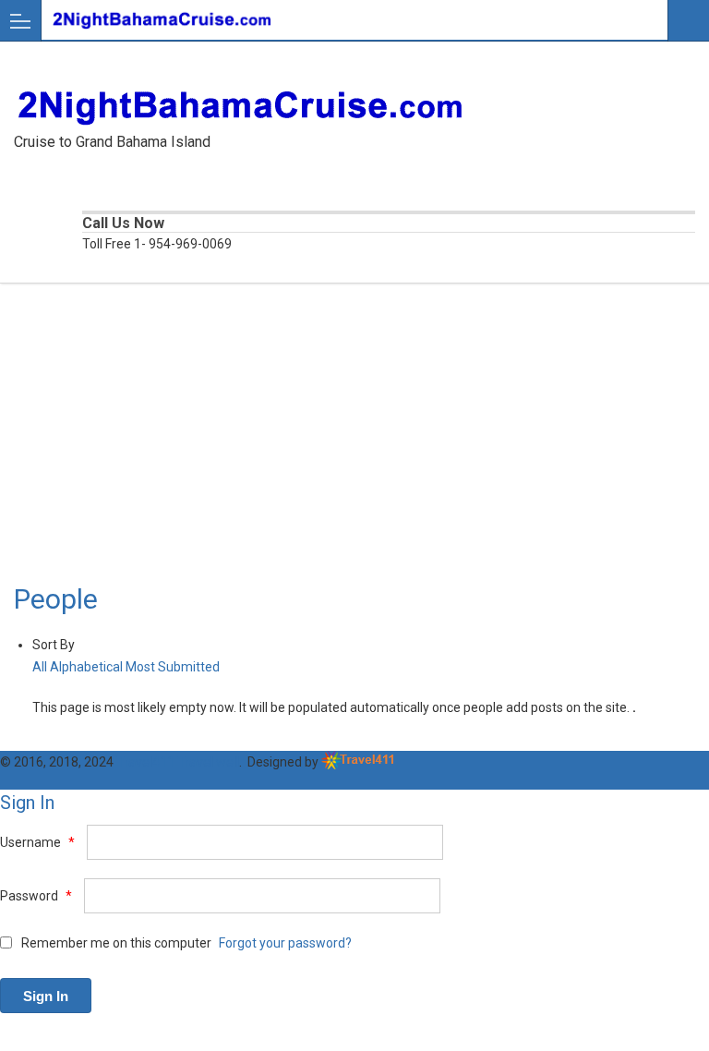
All (39, 666)
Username (37, 842)
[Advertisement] (354, 445)
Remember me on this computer (114, 943)
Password (36, 895)
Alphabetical (86, 666)
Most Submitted (173, 666)
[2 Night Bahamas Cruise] (337, 20)
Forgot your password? (285, 943)
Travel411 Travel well (177, 762)
